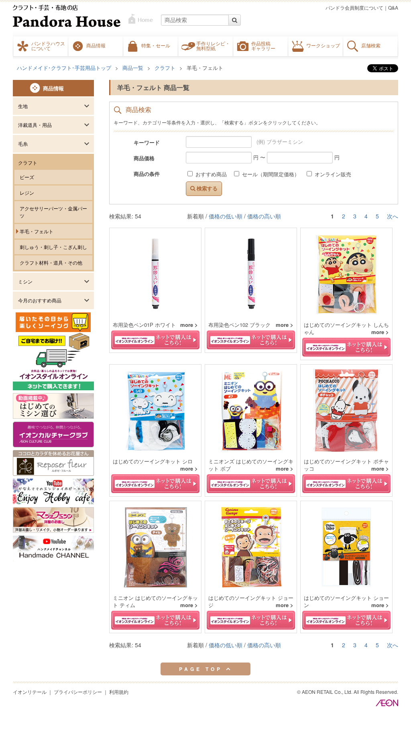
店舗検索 (370, 45)
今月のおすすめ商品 (39, 300)
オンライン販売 (332, 174)
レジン (27, 192)
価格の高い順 (264, 216)
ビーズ (27, 176)
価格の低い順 (225, 216)
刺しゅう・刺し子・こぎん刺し (53, 246)
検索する (206, 189)
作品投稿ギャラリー (263, 46)
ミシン (25, 281)
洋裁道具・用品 (35, 124)
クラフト (27, 162)
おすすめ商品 (211, 174)
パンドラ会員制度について (354, 7)
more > (189, 324)
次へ (392, 216)
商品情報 (96, 45)
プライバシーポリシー (78, 691)
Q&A (393, 7)
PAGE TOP (202, 669)
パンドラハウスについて (48, 46)
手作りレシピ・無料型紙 (213, 46)
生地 (23, 105)
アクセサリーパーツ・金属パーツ (53, 212)
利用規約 (118, 691)
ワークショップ (323, 45)
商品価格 (144, 157)
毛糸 (23, 143)
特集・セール (155, 45)
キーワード (147, 142)
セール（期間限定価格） (270, 174)
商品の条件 (147, 173)
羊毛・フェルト (36, 231)
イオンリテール (30, 691)
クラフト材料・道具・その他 (51, 262)
